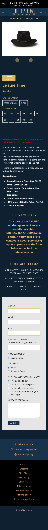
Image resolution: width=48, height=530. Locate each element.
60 (11, 120)
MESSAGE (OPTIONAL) (19, 400)
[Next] (31, 60)
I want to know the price (22, 384)
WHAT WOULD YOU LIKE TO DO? (24, 376)
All (21, 19)
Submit (13, 423)
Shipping (24, 468)
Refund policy (24, 494)
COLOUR (13, 363)
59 (5, 120)
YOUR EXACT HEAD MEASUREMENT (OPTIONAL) (22, 341)
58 (37, 113)
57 (31, 113)
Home (12, 19)
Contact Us (24, 481)
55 (18, 113)
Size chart (7, 91)
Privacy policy (24, 486)
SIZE (11, 328)
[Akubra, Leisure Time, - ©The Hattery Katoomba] (23, 39)
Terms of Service (24, 490)
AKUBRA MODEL (16, 354)
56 (24, 113)
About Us (24, 464)
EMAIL (11, 306)
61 (18, 120)
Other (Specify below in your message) (24, 393)
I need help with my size (22, 388)
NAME (11, 317)
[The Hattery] (24, 12)
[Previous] (17, 60)
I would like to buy (19, 381)
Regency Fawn (10, 103)
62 (24, 120)
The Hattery (27, 510)
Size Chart (24, 473)
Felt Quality (24, 477)
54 (11, 113)
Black (23, 103)
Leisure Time (16, 358)
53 (5, 113)
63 (31, 120)
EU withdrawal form (24, 499)
